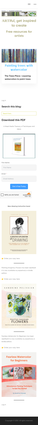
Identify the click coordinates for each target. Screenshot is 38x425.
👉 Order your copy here (11, 258)
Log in (4, 100)
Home (4, 11)
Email (3, 174)
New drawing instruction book (19, 206)
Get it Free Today (19, 186)
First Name (6, 162)
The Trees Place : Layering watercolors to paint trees (18, 77)
